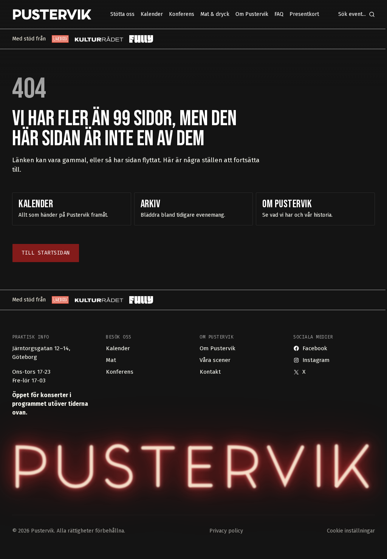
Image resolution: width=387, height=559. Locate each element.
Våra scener (215, 360)
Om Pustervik (217, 348)
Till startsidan (46, 253)
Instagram (316, 360)
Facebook (314, 348)
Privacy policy (226, 531)
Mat (111, 360)
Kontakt (210, 371)
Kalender (118, 348)
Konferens (119, 371)
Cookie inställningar (351, 531)
